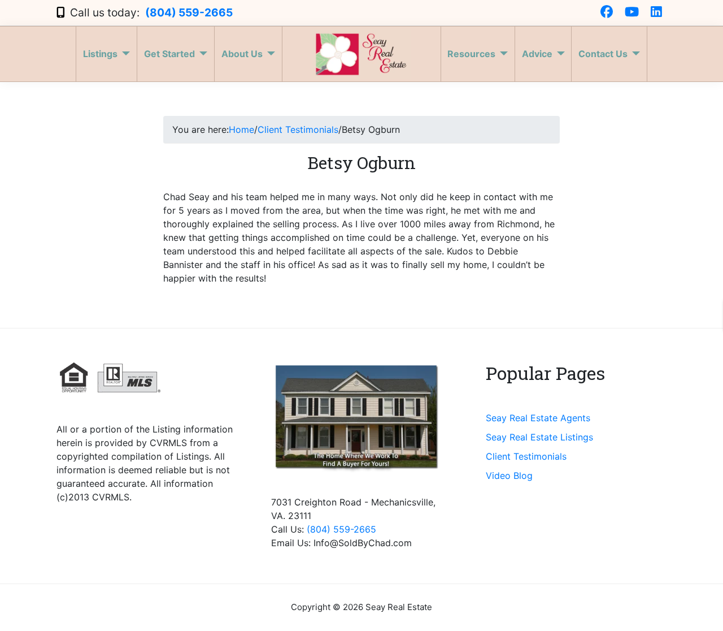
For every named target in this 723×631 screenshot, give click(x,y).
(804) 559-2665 (189, 12)
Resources (471, 54)
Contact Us (603, 54)
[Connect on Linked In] (656, 12)
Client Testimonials (526, 456)
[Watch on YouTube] (631, 12)
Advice (537, 54)
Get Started (169, 54)
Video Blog (509, 475)
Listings (100, 54)
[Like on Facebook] (606, 12)
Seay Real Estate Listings (539, 437)
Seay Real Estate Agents (538, 417)
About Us (242, 54)
